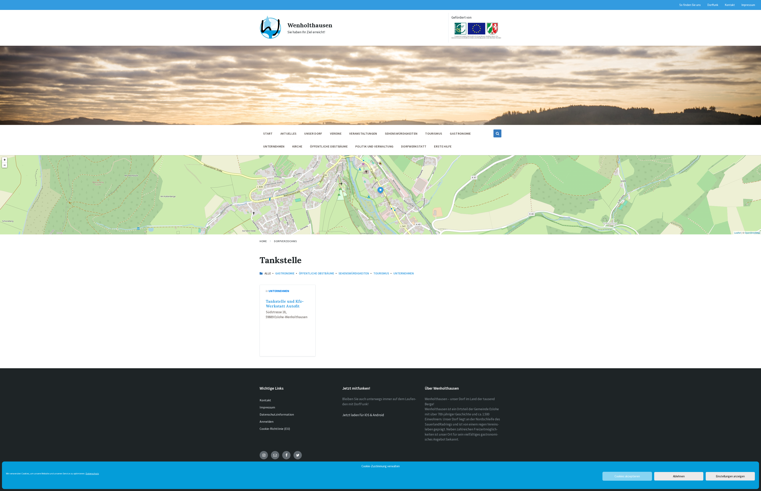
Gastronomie (284, 273)
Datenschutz (92, 473)
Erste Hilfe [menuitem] (443, 146)
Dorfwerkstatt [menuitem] (413, 146)
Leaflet (737, 232)
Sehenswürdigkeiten (353, 273)
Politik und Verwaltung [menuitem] (374, 146)
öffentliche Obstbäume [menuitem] (329, 146)
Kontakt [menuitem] (730, 5)
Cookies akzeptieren (627, 476)
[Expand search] (497, 133)
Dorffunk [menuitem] (712, 5)
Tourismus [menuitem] (433, 133)
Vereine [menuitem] (335, 133)
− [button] (5, 165)
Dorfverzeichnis (285, 241)
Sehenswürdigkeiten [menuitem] (401, 133)
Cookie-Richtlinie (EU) (275, 429)
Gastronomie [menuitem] (460, 133)
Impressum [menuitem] (748, 5)
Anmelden (266, 421)
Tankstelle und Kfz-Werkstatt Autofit (285, 303)
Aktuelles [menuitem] (288, 133)
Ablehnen (679, 476)
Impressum (267, 407)
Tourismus (381, 273)
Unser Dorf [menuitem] (313, 133)
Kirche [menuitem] (297, 146)
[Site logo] (270, 38)
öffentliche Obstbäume (316, 273)
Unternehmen (403, 273)
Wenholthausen (309, 25)
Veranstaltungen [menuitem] (363, 133)
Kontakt (265, 400)
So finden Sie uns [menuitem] (690, 5)
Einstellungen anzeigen (730, 476)
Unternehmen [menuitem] (274, 146)
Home (263, 241)
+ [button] (5, 160)
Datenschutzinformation (277, 414)
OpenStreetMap (752, 232)
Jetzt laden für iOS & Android (363, 415)
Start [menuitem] (268, 133)
